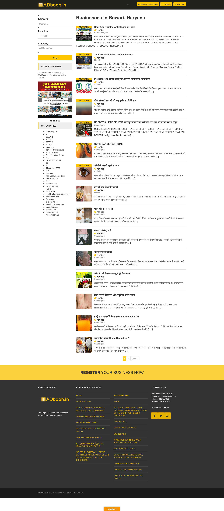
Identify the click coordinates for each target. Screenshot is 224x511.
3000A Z (49, 142)
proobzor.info (51, 183)
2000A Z (49, 136)
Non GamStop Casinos (55, 175)
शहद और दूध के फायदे (103, 208)
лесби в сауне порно (86, 422)
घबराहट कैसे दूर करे (102, 230)
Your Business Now (112, 372)
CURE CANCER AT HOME (108, 144)
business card (83, 401)
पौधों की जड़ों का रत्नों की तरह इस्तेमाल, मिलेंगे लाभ (115, 100)
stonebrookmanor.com (55, 204)
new (47, 170)
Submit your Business (148, 4)
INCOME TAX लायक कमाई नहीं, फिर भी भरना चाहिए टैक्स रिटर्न (122, 79)
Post (48, 181)
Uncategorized (52, 212)
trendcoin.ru (51, 209)
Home (79, 395)
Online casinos (52, 178)
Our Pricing (166, 4)
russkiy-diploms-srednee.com (58, 194)
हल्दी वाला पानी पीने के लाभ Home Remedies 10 (116, 316)
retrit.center (50, 191)
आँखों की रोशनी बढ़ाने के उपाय (106, 165)
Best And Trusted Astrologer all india (114, 27)
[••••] (55, 100)
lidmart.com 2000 (53, 168)
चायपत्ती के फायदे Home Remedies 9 (111, 338)
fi (46, 165)
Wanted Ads (180, 4)
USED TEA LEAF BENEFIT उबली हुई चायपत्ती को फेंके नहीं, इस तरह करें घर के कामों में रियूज (135, 122)
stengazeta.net (52, 201)
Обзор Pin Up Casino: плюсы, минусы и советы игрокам (90, 409)
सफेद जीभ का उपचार (103, 251)
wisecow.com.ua (52, 214)
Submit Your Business (125, 427)
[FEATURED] (84, 40)
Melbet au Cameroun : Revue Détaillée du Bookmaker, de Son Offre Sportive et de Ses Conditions (92, 456)
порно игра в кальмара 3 (88, 437)
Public (48, 188)
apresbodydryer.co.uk (55, 149)
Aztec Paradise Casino (55, 155)
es (47, 162)
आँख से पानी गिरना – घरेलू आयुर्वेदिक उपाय (112, 273)
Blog (48, 157)
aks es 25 (50, 147)
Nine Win (49, 173)
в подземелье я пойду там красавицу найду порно (89, 444)
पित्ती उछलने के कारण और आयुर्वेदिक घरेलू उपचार (114, 295)
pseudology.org (52, 186)
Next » (135, 358)
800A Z (49, 144)
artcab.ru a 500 (52, 152)
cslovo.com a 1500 (53, 160)
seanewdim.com (52, 196)
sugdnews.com (52, 207)
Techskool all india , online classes (113, 54)
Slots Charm (51, 199)
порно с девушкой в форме (90, 416)
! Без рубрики (51, 131)
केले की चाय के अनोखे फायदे (106, 187)
